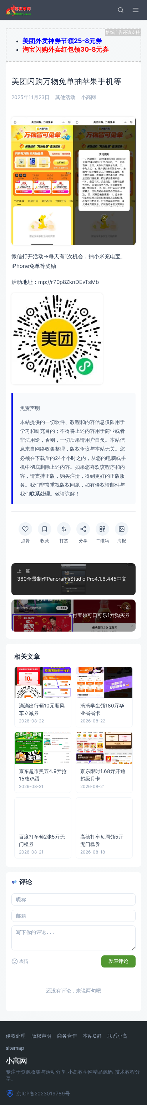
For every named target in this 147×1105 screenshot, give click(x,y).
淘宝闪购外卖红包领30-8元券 (65, 49)
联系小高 (117, 1036)
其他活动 (65, 97)
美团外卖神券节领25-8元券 (62, 41)
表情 (24, 961)
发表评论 (118, 961)
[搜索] (120, 10)
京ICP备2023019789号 (43, 1093)
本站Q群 (92, 1036)
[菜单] (135, 10)
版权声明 (41, 1036)
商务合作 (67, 1036)
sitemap (15, 1048)
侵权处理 (16, 1036)
